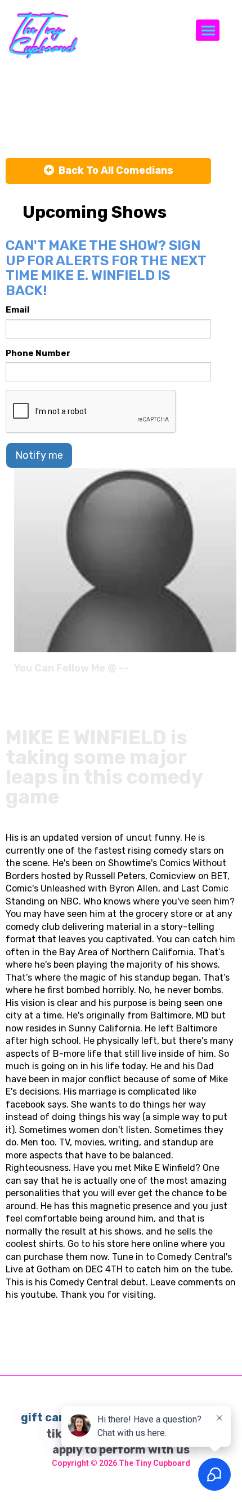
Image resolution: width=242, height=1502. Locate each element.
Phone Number (38, 353)
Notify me (39, 455)
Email (18, 310)
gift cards (49, 1417)
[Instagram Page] (229, 672)
